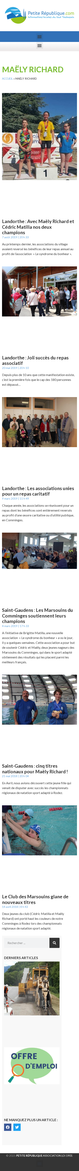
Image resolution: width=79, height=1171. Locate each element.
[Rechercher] (54, 943)
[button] (39, 36)
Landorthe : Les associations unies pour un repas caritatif (38, 491)
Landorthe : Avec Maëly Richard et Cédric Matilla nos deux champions (38, 226)
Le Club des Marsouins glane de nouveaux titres (35, 899)
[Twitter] (17, 1127)
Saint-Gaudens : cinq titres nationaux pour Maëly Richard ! (35, 768)
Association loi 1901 (44, 1155)
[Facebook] (7, 1127)
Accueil (7, 78)
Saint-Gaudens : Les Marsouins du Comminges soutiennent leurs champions (37, 615)
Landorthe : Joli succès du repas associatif (35, 360)
